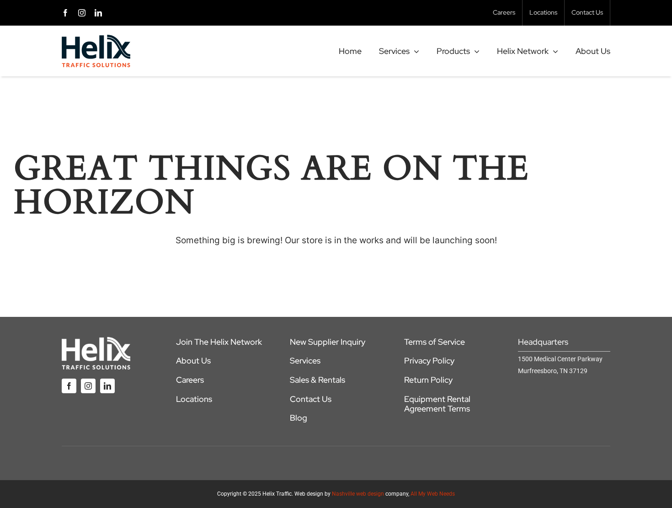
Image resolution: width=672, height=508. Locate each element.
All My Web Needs (433, 494)
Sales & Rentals (317, 379)
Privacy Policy (429, 360)
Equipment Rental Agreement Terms (437, 404)
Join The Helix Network (219, 342)
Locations (194, 399)
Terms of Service (434, 342)
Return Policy (428, 379)
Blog (298, 417)
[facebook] (65, 12)
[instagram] (81, 12)
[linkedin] (98, 12)
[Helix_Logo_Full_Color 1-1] (96, 39)
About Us (193, 360)
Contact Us (310, 399)
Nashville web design (358, 494)
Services (305, 360)
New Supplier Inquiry (327, 342)
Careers (190, 379)
